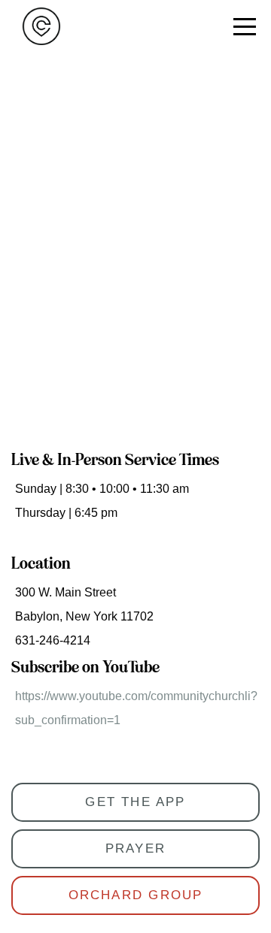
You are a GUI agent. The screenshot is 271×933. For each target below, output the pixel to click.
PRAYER (135, 848)
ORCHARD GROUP (136, 895)
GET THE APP (135, 802)
